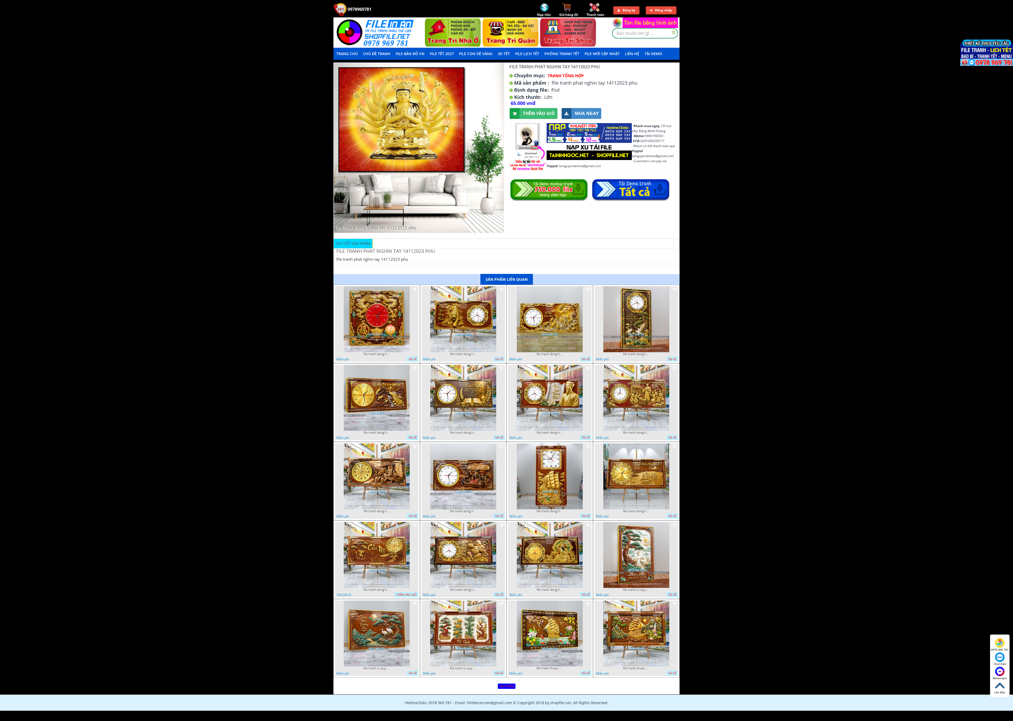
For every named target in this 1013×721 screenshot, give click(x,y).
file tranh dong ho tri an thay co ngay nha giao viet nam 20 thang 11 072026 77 (463, 432)
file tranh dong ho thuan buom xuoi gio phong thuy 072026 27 (550, 511)
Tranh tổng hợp (566, 75)
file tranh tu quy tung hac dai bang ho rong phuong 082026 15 (463, 668)
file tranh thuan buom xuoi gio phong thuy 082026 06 (636, 668)
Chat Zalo (1000, 664)
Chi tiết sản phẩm (353, 243)
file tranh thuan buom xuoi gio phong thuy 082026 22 (550, 668)
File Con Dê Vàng (476, 53)
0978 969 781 (1000, 649)
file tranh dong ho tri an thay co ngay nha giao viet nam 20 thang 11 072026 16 (377, 511)
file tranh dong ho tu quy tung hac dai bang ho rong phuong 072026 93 (377, 354)
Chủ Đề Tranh (376, 53)
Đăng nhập (663, 10)
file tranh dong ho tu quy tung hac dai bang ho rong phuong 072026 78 (463, 354)
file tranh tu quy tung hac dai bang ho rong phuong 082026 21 (377, 668)
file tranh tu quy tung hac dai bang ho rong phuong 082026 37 (636, 590)
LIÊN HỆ (632, 53)
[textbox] (645, 33)
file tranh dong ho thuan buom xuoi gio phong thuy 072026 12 (636, 511)
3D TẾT (504, 53)
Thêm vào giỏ (539, 113)
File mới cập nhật (602, 53)
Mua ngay (587, 113)
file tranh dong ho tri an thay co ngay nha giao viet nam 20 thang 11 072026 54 (550, 432)
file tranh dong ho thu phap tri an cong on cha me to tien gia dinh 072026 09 (377, 590)
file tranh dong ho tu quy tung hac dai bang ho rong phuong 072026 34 (636, 354)
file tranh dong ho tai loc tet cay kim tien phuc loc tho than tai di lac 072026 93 (463, 590)
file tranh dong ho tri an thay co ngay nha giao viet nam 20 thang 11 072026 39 (636, 432)
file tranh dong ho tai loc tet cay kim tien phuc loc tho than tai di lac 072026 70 (550, 590)
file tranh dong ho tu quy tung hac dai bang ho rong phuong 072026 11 (377, 432)
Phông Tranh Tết (561, 53)
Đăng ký (629, 10)
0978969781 (359, 9)
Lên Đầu (999, 692)
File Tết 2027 (442, 53)
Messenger (1000, 678)
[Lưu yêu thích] (415, 289)
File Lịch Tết (527, 53)
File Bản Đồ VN (410, 53)
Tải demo (653, 53)
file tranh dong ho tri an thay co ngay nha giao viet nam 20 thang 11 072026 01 (463, 511)
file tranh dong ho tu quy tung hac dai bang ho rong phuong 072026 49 (550, 354)
